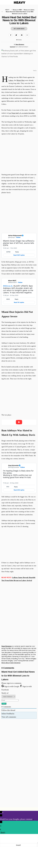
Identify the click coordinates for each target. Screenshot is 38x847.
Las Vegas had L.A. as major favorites (21, 113)
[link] (34, 235)
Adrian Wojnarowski (15, 235)
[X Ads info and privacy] (33, 248)
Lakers (11, 80)
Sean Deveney (20, 44)
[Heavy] (19, 2)
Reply (17, 252)
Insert (18, 845)
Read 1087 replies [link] (19, 255)
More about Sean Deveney (10, 663)
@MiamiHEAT (12, 282)
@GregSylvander (13, 467)
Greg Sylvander (13, 465)
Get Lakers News (19, 29)
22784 (8, 252)
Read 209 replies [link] (19, 490)
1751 (7, 487)
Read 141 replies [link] (19, 302)
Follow (18, 237)
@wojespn (11, 237)
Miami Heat (21, 80)
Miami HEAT (12, 280)
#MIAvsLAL (8, 286)
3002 (8, 299)
